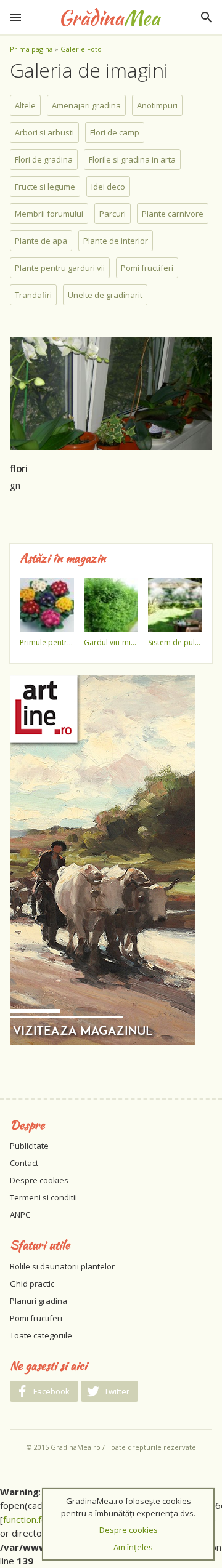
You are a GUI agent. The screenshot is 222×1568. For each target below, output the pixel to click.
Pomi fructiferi (147, 267)
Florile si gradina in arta (132, 159)
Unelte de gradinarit (105, 294)
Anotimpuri (157, 105)
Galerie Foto (81, 49)
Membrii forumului (49, 213)
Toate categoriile (41, 1335)
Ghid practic (32, 1283)
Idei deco (108, 186)
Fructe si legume (45, 186)
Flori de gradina (44, 159)
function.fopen (33, 1519)
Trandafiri (33, 294)
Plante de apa (41, 240)
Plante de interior (115, 240)
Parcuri (112, 213)
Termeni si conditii (43, 1197)
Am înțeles (133, 1547)
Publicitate (29, 1145)
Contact (24, 1162)
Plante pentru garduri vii (60, 267)
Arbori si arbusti (44, 132)
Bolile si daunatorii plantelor (62, 1266)
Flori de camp (114, 132)
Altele (25, 105)
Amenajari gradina (86, 105)
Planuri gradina (38, 1300)
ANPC (20, 1214)
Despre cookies (39, 1180)
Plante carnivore (173, 213)
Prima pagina (31, 49)
